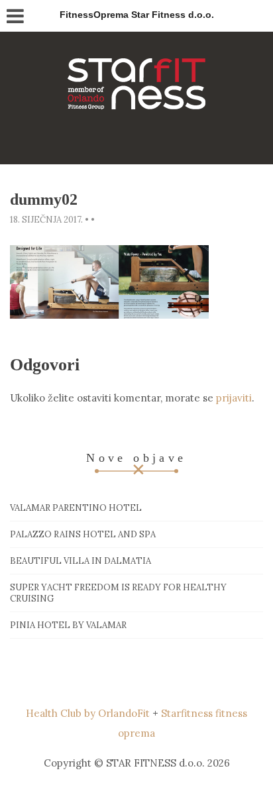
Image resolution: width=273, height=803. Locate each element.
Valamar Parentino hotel (76, 507)
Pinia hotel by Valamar (68, 625)
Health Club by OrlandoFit (88, 713)
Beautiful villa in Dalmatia (80, 560)
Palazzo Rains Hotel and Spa (83, 534)
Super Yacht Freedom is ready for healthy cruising (118, 593)
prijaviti (234, 398)
